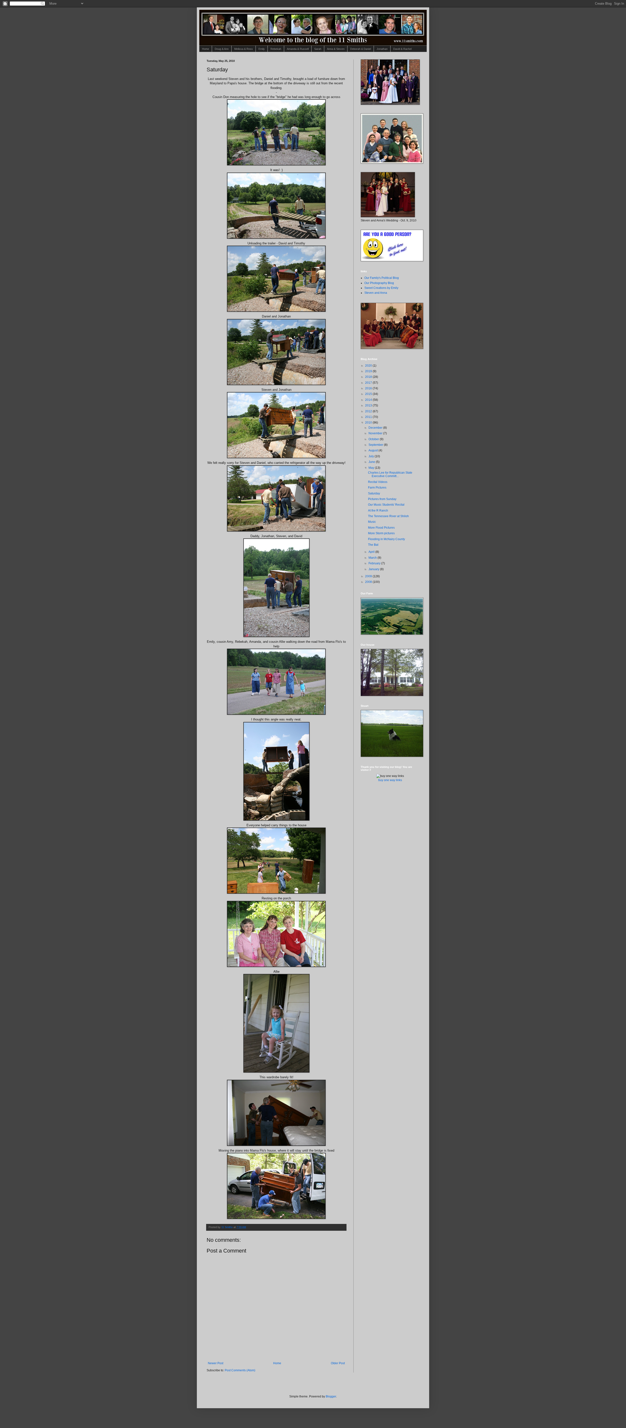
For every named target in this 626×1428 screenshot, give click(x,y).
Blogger (331, 1396)
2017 (369, 382)
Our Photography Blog (379, 283)
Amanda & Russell (298, 48)
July (372, 456)
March (373, 557)
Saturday (374, 493)
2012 (369, 411)
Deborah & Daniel (360, 48)
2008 (369, 582)
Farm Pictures (377, 487)
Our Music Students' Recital (386, 504)
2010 (369, 422)
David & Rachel (402, 48)
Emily (261, 48)
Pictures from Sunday (382, 499)
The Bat (373, 544)
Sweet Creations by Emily (381, 288)
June (372, 462)
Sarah (317, 48)
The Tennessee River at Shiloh (388, 516)
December (376, 427)
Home (205, 48)
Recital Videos (377, 482)
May (372, 467)
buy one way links (390, 780)
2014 (369, 400)
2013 (369, 405)
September (376, 445)
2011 (369, 417)
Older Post (338, 1363)
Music (372, 521)
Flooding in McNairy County (386, 539)
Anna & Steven (336, 48)
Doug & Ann (222, 48)
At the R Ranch (378, 510)
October (374, 439)
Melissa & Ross (243, 48)
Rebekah (275, 48)
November (376, 433)
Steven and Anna (375, 292)
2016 (369, 388)
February (375, 563)
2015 (369, 394)
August (374, 450)
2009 (369, 576)
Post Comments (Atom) (240, 1370)
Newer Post (215, 1363)
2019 (369, 371)
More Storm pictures (381, 533)
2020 (369, 365)
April (372, 552)
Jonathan (382, 48)
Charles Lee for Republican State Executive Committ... (390, 474)
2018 (369, 377)
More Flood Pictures (381, 527)
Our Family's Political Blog (381, 278)
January (374, 569)
